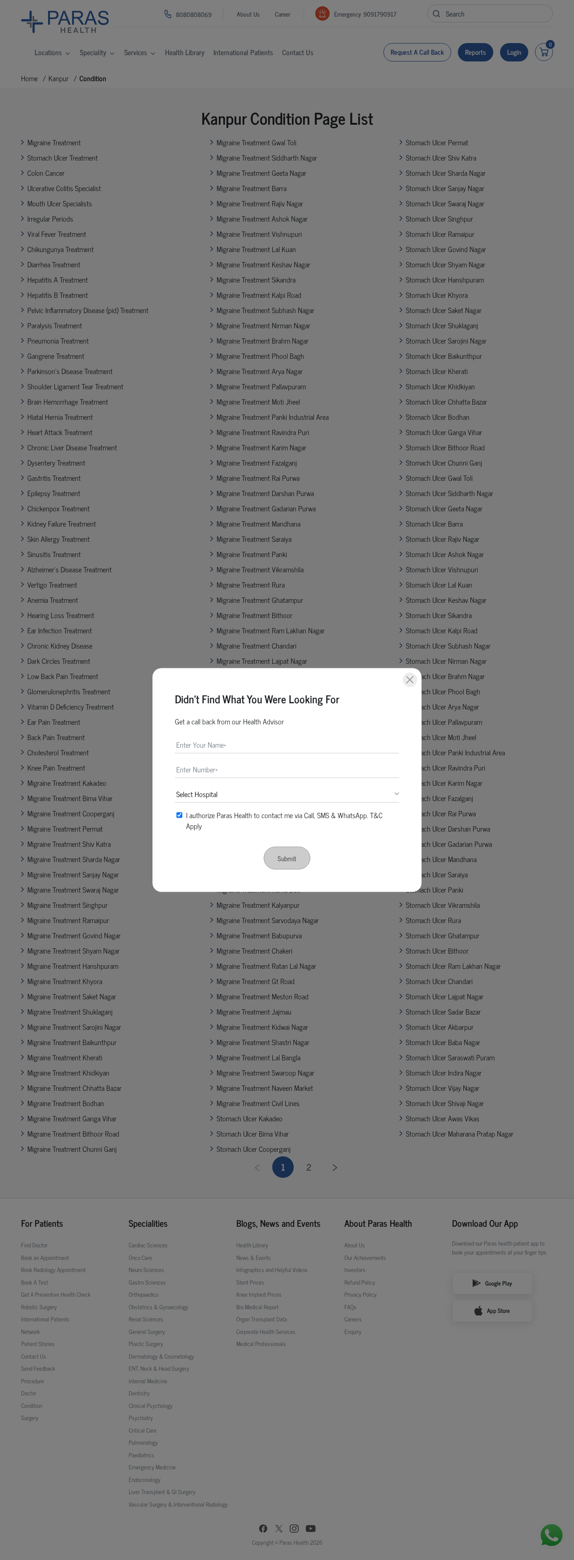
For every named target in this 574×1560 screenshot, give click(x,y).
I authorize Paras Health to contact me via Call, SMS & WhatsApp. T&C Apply (284, 820)
